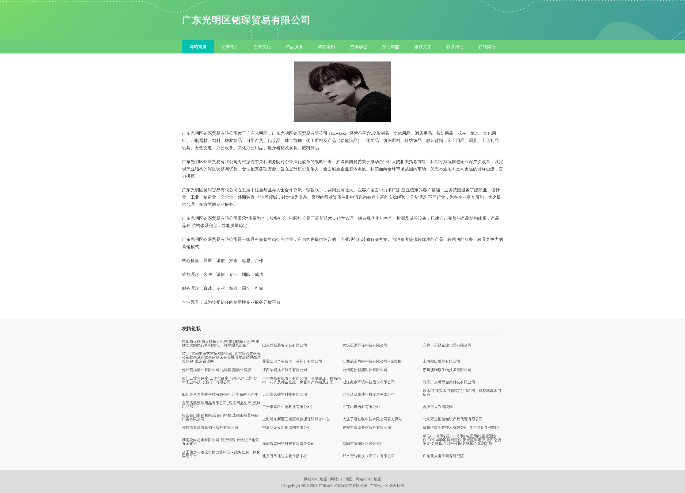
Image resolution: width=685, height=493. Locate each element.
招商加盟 (390, 46)
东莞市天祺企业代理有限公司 (447, 345)
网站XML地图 (315, 479)
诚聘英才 (422, 46)
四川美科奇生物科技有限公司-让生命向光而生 (220, 394)
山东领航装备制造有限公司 (284, 345)
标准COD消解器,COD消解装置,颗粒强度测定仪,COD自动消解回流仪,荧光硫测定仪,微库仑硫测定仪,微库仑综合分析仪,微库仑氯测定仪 (462, 440)
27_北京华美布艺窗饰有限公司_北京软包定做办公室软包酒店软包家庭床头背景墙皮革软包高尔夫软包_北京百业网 (221, 357)
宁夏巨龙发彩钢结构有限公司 (286, 428)
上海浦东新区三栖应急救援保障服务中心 (296, 419)
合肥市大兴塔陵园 (438, 407)
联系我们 (454, 46)
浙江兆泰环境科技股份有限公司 (368, 382)
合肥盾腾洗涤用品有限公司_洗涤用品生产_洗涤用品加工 (221, 405)
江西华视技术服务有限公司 (284, 370)
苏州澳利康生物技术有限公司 (447, 370)
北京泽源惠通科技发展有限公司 (368, 394)
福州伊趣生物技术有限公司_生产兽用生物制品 (461, 428)
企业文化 (262, 46)
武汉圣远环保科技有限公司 (364, 345)
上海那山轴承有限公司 (441, 361)
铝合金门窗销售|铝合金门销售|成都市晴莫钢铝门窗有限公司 (220, 417)
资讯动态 (358, 46)
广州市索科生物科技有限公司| (287, 407)
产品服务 (294, 46)
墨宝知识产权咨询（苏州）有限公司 (292, 361)
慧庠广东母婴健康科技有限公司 (449, 382)
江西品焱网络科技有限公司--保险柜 (371, 361)
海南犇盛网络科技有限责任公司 (288, 444)
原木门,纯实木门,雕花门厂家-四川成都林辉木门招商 (462, 392)
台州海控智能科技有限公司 (364, 370)
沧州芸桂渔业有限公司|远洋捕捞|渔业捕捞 (216, 370)
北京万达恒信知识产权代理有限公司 (453, 419)
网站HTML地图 (368, 479)
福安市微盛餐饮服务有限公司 (366, 428)
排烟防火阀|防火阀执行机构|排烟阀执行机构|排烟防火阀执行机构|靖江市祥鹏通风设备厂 (220, 343)
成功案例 (326, 46)
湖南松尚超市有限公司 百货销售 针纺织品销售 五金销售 (220, 442)
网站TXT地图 (341, 479)
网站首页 (198, 46)
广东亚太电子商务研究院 (443, 456)
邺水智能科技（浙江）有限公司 (368, 456)
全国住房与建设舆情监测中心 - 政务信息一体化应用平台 (221, 454)
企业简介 (230, 46)
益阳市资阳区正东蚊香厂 (363, 444)
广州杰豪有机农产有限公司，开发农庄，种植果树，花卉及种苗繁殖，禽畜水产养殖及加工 (301, 380)
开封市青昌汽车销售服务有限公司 (210, 428)
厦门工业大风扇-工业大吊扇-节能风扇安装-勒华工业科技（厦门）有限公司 (219, 380)
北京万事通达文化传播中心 (284, 456)
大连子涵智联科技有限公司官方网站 (372, 419)
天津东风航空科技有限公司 (284, 394)
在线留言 (487, 46)
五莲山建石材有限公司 (361, 407)
